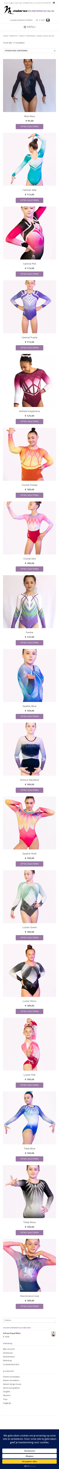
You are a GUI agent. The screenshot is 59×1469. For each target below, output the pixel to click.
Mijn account (9, 1349)
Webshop (14, 36)
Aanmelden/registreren (21, 20)
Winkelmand (9, 1356)
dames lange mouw (12, 1384)
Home (5, 36)
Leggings (7, 1403)
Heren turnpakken (11, 1387)
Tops (5, 1399)
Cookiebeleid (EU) (11, 1364)
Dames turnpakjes (27, 36)
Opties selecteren (29, 126)
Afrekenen (8, 1353)
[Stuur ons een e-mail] (53, 2)
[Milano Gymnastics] (29, 10)
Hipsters (7, 1395)
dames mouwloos (11, 1380)
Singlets (6, 1391)
